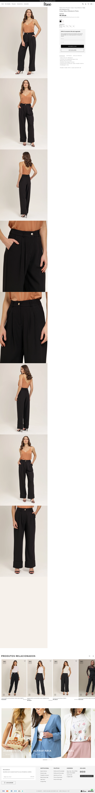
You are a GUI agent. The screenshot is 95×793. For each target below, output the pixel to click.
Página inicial (62, 7)
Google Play (43, 781)
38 (63, 26)
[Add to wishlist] (25, 661)
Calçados (26, 4)
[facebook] (82, 772)
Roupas (14, 4)
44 (70, 26)
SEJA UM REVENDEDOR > (87, 776)
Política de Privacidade (59, 771)
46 (73, 26)
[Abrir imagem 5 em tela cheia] (24, 327)
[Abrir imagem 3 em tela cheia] (24, 185)
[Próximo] (93, 656)
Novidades (8, 4)
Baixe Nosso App (44, 777)
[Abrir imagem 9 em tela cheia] (24, 612)
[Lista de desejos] (88, 4)
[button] (92, 4)
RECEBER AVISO (72, 46)
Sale (2, 4)
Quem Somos (43, 771)
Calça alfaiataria (78, 7)
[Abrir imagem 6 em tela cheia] (24, 398)
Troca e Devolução (58, 777)
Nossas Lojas (43, 773)
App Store (42, 779)
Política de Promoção (59, 773)
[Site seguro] (83, 791)
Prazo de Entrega (58, 779)
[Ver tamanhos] (3, 694)
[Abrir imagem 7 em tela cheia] (24, 470)
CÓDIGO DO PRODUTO (77, 55)
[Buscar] (83, 4)
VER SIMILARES (72, 50)
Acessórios (20, 4)
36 (60, 26)
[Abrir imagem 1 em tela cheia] (24, 42)
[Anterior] (89, 656)
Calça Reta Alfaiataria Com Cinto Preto (12, 698)
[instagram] (80, 772)
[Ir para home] (47, 4)
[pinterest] (84, 772)
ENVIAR (32, 776)
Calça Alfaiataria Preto (59, 698)
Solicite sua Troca (58, 775)
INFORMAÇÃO (62, 55)
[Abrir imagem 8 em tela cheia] (24, 541)
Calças (72, 7)
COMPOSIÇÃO (69, 55)
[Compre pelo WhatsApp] (92, 790)
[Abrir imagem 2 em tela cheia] (24, 113)
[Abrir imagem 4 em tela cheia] (24, 256)
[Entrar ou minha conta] (85, 4)
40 (67, 26)
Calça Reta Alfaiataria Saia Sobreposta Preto (38, 699)
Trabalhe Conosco (44, 775)
